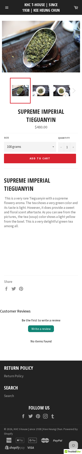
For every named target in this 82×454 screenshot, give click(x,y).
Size (6, 137)
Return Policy (13, 376)
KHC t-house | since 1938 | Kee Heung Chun (41, 7)
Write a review (41, 329)
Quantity (64, 137)
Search (9, 396)
